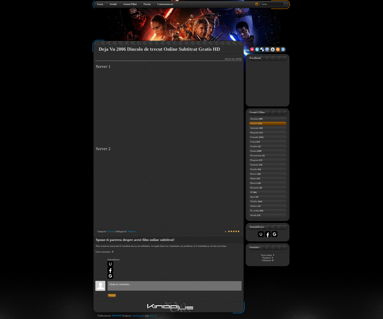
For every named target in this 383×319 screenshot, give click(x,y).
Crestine (255, 146)
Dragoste (256, 160)
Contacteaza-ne (165, 4)
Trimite (112, 295)
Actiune (110, 231)
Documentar (257, 155)
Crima (255, 142)
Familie (255, 169)
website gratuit (138, 315)
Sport (254, 197)
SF (253, 192)
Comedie (256, 137)
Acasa (100, 4)
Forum (147, 4)
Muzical (255, 183)
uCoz (152, 315)
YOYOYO (117, 315)
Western (255, 206)
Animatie (256, 128)
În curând (256, 210)
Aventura (256, 119)
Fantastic (256, 164)
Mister (255, 178)
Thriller (256, 201)
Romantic (256, 187)
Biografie (256, 132)
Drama (255, 151)
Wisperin (131, 231)
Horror (255, 174)
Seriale (113, 4)
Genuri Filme (130, 4)
